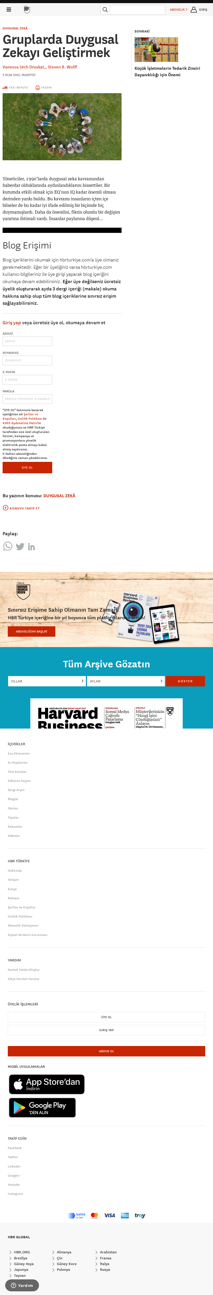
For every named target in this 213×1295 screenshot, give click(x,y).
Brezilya (20, 1258)
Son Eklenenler (19, 753)
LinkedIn (14, 1166)
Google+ (14, 1175)
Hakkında (15, 871)
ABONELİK (178, 10)
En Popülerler (18, 763)
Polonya (63, 1269)
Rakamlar (15, 827)
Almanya (63, 1252)
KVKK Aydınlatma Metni (20, 423)
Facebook (15, 1148)
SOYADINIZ (11, 353)
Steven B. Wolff (62, 66)
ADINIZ (8, 333)
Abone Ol (106, 1051)
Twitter (13, 1157)
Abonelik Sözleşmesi (23, 925)
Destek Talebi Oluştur (24, 970)
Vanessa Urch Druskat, (24, 66)
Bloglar (13, 799)
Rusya (104, 1269)
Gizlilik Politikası (30, 419)
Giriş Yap (106, 1030)
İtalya (104, 1263)
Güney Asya (23, 1263)
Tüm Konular (17, 772)
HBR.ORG (21, 1252)
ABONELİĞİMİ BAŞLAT (31, 631)
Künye (12, 889)
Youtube (14, 1185)
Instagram (15, 1194)
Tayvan (19, 1275)
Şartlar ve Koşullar (22, 907)
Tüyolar (13, 817)
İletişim (13, 880)
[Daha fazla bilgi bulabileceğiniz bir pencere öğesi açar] (22, 1285)
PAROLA (8, 391)
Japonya (20, 1269)
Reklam (13, 898)
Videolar (14, 836)
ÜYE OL (27, 467)
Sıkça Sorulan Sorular (23, 979)
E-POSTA (9, 372)
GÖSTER (185, 681)
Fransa (105, 1258)
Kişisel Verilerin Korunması (27, 935)
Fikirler (13, 808)
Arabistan (108, 1252)
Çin (59, 1258)
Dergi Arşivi (16, 790)
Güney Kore (66, 1263)
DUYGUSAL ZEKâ (15, 28)
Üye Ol (106, 1017)
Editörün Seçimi (19, 781)
